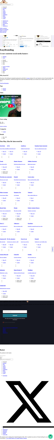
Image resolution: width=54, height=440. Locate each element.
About (4, 329)
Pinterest (5, 432)
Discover (5, 22)
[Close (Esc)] (0, 355)
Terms (4, 330)
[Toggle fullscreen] (3, 355)
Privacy (4, 331)
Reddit (4, 433)
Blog (4, 24)
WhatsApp (5, 429)
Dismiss (25, 438)
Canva (28, 78)
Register (6, 29)
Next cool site (3, 32)
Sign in (1, 29)
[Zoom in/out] (4, 355)
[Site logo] (10, 3)
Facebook (5, 375)
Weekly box (5, 20)
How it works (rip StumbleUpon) (10, 327)
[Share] (2, 355)
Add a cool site (3, 28)
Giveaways (5, 23)
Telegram (5, 430)
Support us (5, 25)
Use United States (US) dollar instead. (14, 438)
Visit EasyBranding (4, 83)
